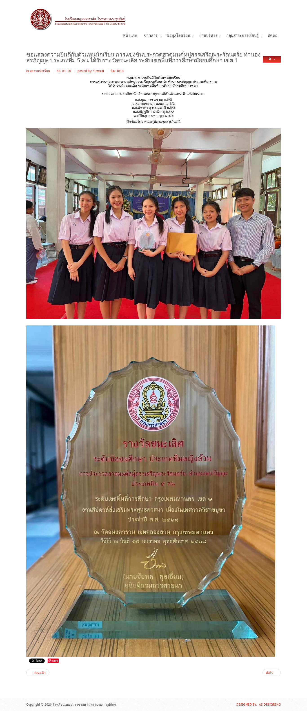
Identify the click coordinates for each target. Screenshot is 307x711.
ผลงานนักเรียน (40, 71)
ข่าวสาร (151, 35)
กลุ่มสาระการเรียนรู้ (242, 35)
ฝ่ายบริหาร (208, 35)
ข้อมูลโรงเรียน (178, 35)
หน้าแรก (130, 35)
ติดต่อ (272, 35)
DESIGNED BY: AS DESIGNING (258, 704)
